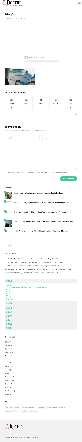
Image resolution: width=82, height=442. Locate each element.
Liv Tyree (34, 58)
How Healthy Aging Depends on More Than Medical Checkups (38, 193)
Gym (6, 359)
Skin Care (8, 380)
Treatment (9, 391)
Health (7, 363)
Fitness (7, 356)
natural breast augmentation (29, 411)
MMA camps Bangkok (28, 407)
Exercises (8, 352)
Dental (7, 345)
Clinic (7, 342)
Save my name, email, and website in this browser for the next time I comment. (37, 173)
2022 (9, 316)
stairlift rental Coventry (12, 407)
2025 (9, 303)
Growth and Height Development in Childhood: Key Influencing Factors (42, 202)
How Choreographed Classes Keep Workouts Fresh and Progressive (41, 212)
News (7, 370)
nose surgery (40, 407)
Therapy (8, 387)
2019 (8, 328)
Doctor (7, 349)
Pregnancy (8, 377)
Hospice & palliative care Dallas (56, 407)
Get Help (73, 437)
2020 (9, 324)
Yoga (7, 394)
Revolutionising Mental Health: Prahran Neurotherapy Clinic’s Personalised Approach (43, 222)
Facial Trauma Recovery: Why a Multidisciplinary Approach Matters (41, 231)
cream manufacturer (12, 411)
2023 (9, 311)
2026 (9, 281)
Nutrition (8, 373)
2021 (8, 320)
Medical (7, 366)
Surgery (7, 384)
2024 (9, 307)
